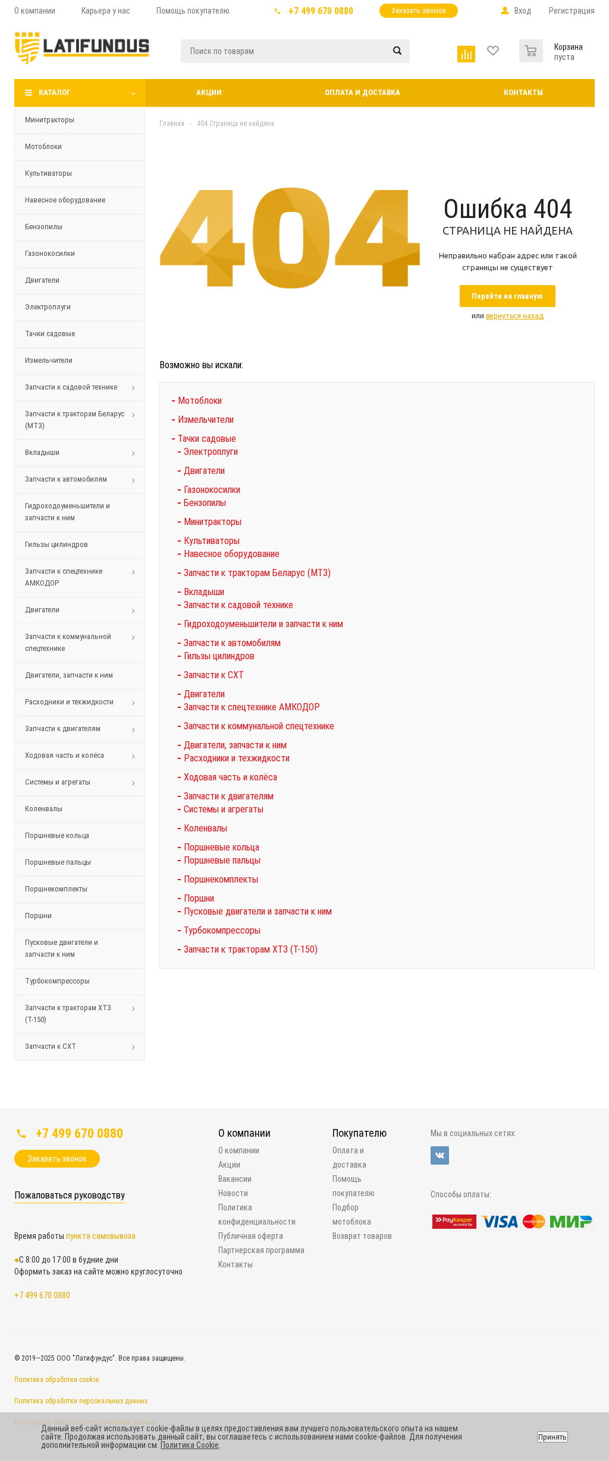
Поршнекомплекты (56, 888)
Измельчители (49, 360)
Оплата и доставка (362, 92)
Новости (233, 1193)
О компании (244, 1133)
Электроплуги (48, 306)
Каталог (55, 92)
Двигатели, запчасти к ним (69, 675)
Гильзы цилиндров (56, 544)
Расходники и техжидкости (69, 701)
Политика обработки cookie (56, 1379)
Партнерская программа (261, 1250)
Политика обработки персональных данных (80, 1401)
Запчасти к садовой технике (71, 386)
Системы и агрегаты (57, 781)
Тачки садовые (50, 333)
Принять (552, 1436)
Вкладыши (42, 452)
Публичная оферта (250, 1236)
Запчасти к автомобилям (66, 479)
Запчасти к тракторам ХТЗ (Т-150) (68, 1013)
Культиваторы (48, 173)
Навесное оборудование (65, 199)
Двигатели (42, 280)
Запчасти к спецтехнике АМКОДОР (63, 577)
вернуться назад (515, 316)
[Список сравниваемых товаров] (467, 51)
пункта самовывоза (101, 1236)
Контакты (523, 92)
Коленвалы (43, 808)
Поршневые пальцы (58, 862)
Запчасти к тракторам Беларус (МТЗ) (74, 419)
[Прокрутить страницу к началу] (507, 1104)
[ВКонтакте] (440, 1155)
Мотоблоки (43, 146)
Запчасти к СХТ (50, 1046)
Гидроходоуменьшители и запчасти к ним (67, 511)
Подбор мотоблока (351, 1214)
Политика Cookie (190, 1445)
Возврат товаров (362, 1236)
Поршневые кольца (57, 835)
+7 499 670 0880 (320, 11)
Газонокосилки (50, 253)
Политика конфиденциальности (257, 1214)
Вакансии (235, 1179)
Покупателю (359, 1133)
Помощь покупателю (353, 1186)
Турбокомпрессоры (57, 980)
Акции (209, 92)
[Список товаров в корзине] (532, 48)
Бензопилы (43, 226)
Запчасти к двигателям (63, 728)
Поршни (38, 915)
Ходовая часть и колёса (64, 755)
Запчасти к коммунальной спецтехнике (68, 642)
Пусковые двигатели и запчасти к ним (61, 948)
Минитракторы (49, 119)
